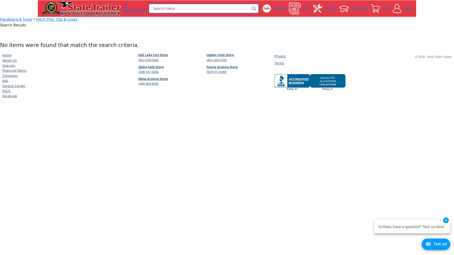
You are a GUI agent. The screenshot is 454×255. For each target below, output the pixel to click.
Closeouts (10, 75)
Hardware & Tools (16, 19)
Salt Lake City (135, 10)
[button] (254, 8)
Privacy (280, 56)
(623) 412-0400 (216, 72)
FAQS (6, 91)
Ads (5, 80)
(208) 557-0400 (148, 72)
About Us (9, 60)
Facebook (9, 96)
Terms (279, 63)
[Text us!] (436, 245)
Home (7, 55)
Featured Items (14, 70)
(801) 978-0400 (148, 60)
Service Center (13, 86)
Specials (8, 65)
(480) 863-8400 (148, 83)
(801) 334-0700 (216, 60)
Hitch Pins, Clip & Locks (57, 19)
